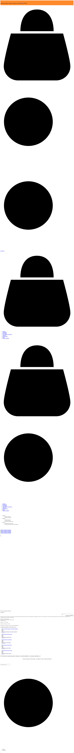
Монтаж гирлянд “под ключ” (9, 523)
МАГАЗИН (5, 333)
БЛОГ (4, 337)
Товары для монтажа (8, 517)
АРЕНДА (4, 335)
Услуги (4, 522)
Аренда (4, 518)
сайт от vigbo (37, 662)
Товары (4, 515)
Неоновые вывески (8, 520)
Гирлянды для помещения (9, 521)
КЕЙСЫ (4, 331)
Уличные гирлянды (8, 516)
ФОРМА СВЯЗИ (6, 338)
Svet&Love (2, 250)
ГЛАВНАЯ (5, 332)
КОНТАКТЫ (5, 336)
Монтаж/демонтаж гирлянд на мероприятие (11, 524)
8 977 (22, 3)
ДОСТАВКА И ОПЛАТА (7, 334)
